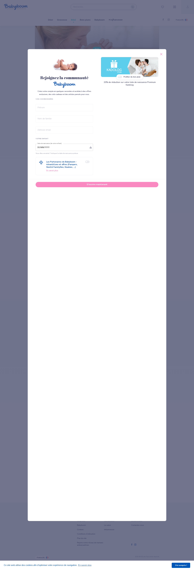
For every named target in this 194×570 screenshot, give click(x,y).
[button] (64, 166)
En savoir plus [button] (84, 565)
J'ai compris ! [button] (181, 565)
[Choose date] (91, 147)
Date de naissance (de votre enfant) (49, 143)
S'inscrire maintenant (97, 184)
